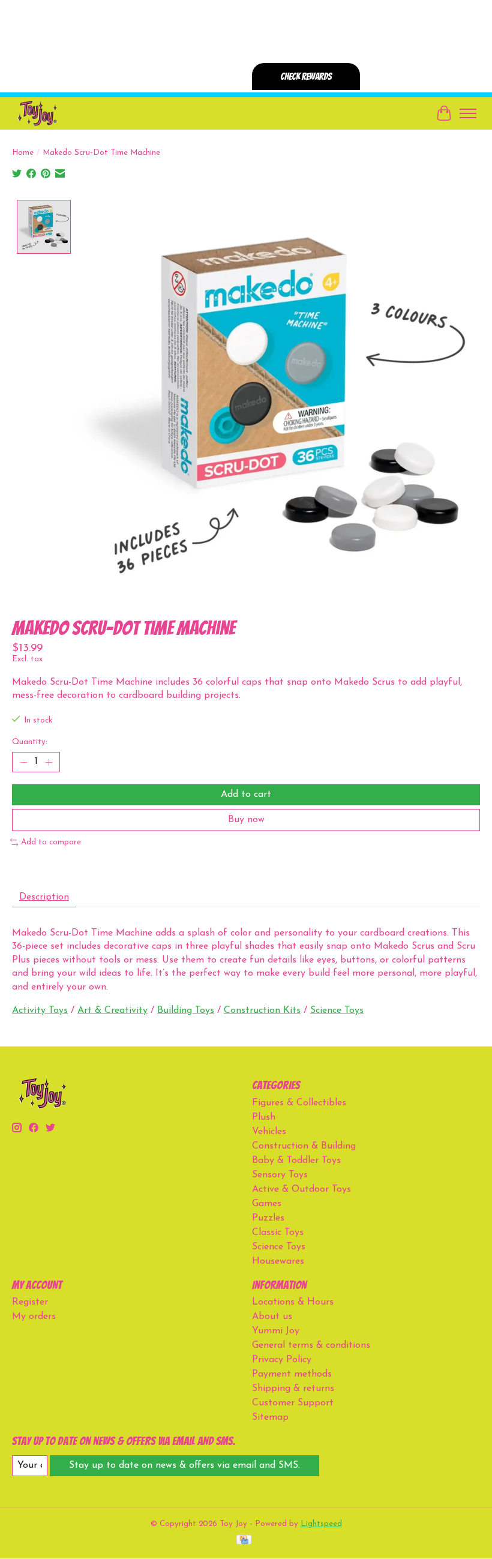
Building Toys (185, 1010)
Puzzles (268, 1218)
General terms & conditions (311, 1345)
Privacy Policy (281, 1360)
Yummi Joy (275, 1331)
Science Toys (337, 1010)
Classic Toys (278, 1232)
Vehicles (269, 1132)
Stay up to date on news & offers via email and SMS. (184, 1465)
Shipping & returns (293, 1388)
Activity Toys (40, 1010)
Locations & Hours (293, 1302)
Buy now (246, 820)
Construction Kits (262, 1010)
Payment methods (292, 1374)
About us (272, 1316)
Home (23, 153)
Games (266, 1204)
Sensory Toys (280, 1175)
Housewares (278, 1261)
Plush (263, 1117)
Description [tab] (44, 897)
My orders (34, 1316)
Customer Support (293, 1403)
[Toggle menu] (468, 113)
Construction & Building (304, 1146)
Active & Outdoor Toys (301, 1189)
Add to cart (246, 794)
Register (30, 1302)
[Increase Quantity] (48, 762)
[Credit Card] (243, 1540)
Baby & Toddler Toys (296, 1160)
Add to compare (51, 842)
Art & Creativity (112, 1010)
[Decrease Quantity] (23, 762)
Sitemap (270, 1417)
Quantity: (29, 742)
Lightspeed (321, 1524)
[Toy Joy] (37, 113)
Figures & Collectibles (299, 1103)
